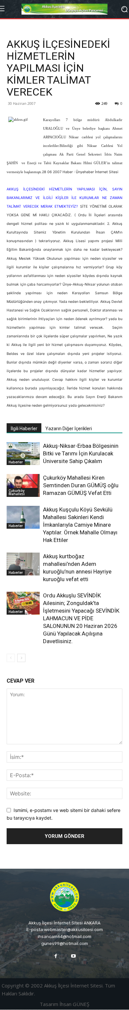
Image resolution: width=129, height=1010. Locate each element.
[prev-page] (11, 658)
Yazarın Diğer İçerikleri (68, 428)
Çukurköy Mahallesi (17, 492)
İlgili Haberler (24, 428)
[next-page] (21, 658)
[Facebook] (55, 956)
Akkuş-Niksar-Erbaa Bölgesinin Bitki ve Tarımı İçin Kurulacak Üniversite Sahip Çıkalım (80, 453)
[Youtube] (73, 956)
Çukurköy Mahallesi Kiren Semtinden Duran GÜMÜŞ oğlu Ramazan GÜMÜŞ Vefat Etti (80, 485)
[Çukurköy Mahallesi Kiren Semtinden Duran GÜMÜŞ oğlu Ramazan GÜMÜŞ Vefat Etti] (23, 485)
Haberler (16, 462)
